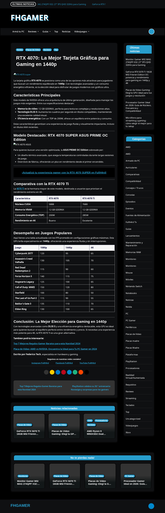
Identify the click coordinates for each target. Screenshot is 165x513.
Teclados (130, 405)
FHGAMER (29, 17)
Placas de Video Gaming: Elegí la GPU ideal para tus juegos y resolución (64, 435)
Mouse (129, 272)
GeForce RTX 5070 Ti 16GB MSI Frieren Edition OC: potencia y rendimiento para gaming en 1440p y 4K (139, 77)
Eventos (130, 208)
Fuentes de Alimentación (138, 215)
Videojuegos (81, 31)
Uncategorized (133, 418)
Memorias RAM (133, 252)
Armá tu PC (18, 31)
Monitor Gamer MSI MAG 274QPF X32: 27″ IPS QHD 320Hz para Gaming (138, 62)
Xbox (128, 432)
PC (127, 313)
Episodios (130, 201)
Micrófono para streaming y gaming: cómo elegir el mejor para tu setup (138, 122)
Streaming (131, 398)
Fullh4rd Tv (131, 222)
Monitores (131, 259)
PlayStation (131, 361)
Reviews (32, 31)
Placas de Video (33, 50)
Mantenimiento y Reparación (134, 244)
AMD (90, 420)
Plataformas (132, 354)
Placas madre (132, 341)
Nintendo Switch (134, 286)
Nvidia (20, 50)
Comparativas (132, 174)
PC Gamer (131, 320)
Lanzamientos (133, 235)
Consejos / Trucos (134, 188)
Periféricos (131, 327)
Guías (46, 31)
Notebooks (131, 293)
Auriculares (131, 167)
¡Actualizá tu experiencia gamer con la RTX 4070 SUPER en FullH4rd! (64, 172)
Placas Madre (132, 347)
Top (56, 31)
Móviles (129, 279)
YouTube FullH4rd (88, 363)
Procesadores (102, 420)
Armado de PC (133, 160)
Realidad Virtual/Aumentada (135, 376)
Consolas (130, 194)
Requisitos (131, 384)
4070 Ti (20, 188)
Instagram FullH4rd (40, 363)
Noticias (66, 31)
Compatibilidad (133, 181)
